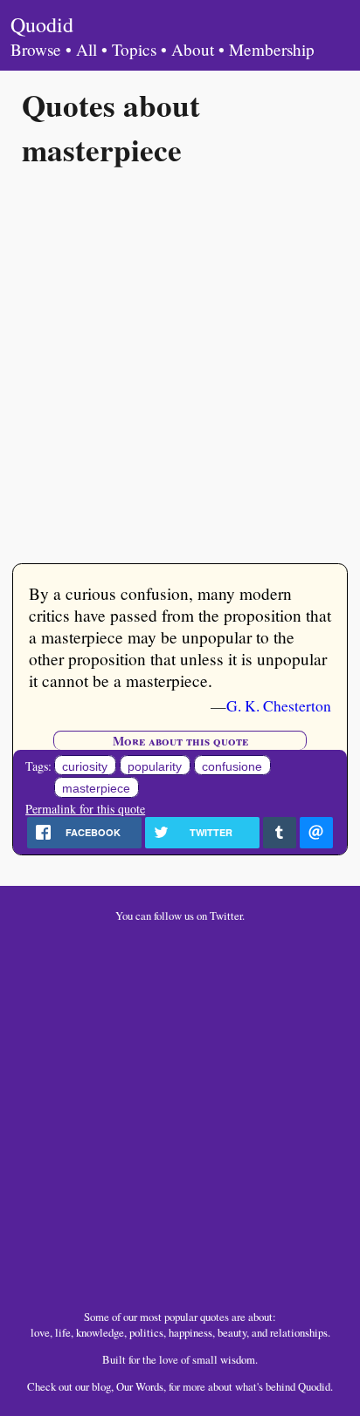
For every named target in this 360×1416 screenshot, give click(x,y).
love (40, 1332)
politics (146, 1332)
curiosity (84, 766)
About (192, 49)
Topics (134, 49)
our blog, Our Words (119, 1386)
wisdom (237, 1359)
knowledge (100, 1332)
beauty (232, 1332)
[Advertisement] (180, 363)
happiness (190, 1332)
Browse (35, 49)
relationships (299, 1332)
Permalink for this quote (85, 808)
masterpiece (96, 788)
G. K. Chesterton (278, 705)
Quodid (41, 24)
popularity (155, 766)
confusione (232, 766)
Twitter (226, 915)
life (63, 1332)
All (86, 49)
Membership (272, 49)
